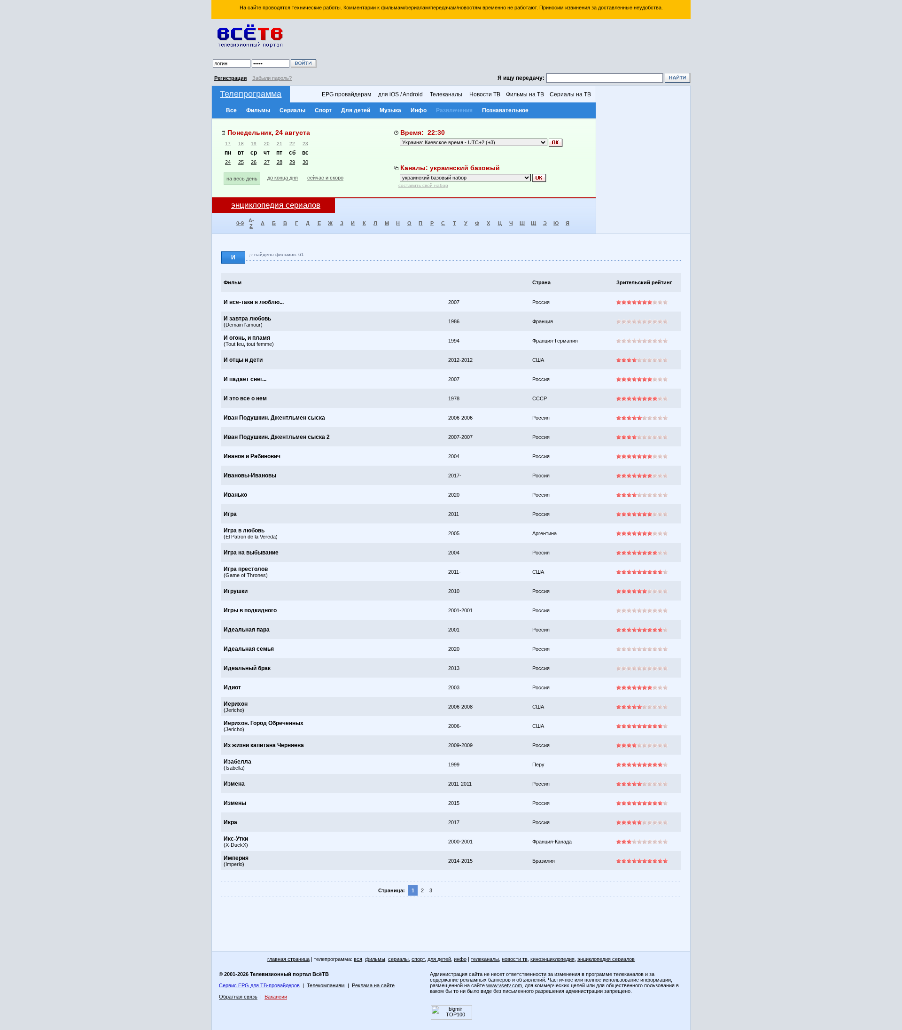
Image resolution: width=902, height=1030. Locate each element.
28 (279, 162)
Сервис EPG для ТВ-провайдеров (259, 985)
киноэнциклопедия (552, 959)
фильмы (375, 959)
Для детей (355, 110)
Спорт (323, 110)
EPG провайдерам (346, 94)
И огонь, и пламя (247, 338)
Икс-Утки (236, 838)
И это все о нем (245, 398)
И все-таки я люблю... (254, 302)
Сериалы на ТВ (570, 94)
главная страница (288, 959)
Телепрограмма (250, 94)
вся (358, 959)
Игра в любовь (244, 530)
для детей (439, 959)
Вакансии (275, 996)
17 (228, 143)
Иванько (235, 495)
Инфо (419, 110)
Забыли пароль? (272, 78)
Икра (230, 822)
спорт (418, 959)
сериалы (398, 959)
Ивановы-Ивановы (250, 475)
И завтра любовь (247, 318)
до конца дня (282, 177)
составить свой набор (423, 185)
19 (254, 143)
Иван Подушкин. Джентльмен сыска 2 (277, 437)
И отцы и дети (243, 360)
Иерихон (236, 704)
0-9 (240, 223)
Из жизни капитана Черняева (264, 745)
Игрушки (236, 591)
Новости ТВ (484, 94)
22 (292, 143)
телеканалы (485, 959)
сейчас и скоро (325, 177)
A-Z (251, 223)
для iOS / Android (400, 94)
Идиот (232, 687)
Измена (234, 783)
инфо (460, 959)
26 (254, 162)
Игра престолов (246, 569)
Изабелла (237, 761)
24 (228, 162)
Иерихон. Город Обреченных (263, 723)
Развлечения (454, 110)
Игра (230, 514)
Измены (235, 803)
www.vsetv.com (504, 985)
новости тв (515, 959)
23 (305, 143)
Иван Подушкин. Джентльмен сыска (274, 417)
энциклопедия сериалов (606, 959)
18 (241, 143)
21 (279, 143)
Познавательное (505, 110)
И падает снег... (245, 379)
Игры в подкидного (250, 610)
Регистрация (230, 78)
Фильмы (258, 110)
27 (267, 162)
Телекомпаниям (326, 985)
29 (292, 162)
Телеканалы (446, 94)
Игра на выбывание (251, 552)
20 (267, 143)
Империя (236, 858)
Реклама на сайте (373, 985)
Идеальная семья (249, 649)
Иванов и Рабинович (252, 456)
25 (241, 162)
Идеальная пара (247, 629)
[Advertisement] (505, 47)
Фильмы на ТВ (525, 94)
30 (305, 162)
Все (231, 110)
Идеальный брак (247, 668)
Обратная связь (238, 996)
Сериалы (292, 110)
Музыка (390, 110)
